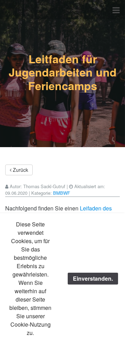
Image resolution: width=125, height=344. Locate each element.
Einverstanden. (93, 278)
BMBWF (61, 193)
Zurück (19, 169)
